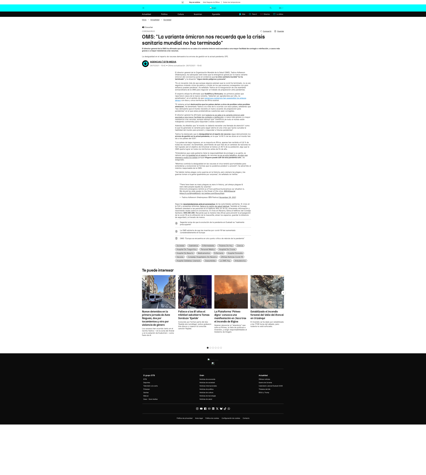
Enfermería (218, 253)
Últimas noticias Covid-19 (232, 257)
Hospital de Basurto (185, 253)
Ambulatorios (240, 261)
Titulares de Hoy (226, 245)
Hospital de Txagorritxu (187, 249)
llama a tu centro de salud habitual (214, 206)
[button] (283, 293)
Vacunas (180, 257)
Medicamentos (204, 253)
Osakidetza (193, 245)
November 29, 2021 (227, 197)
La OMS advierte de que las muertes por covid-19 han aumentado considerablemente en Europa (208, 231)
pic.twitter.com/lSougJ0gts (213, 193)
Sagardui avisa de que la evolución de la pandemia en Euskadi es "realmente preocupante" (212, 223)
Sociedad (180, 245)
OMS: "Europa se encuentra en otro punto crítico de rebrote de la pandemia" (212, 238)
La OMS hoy (225, 261)
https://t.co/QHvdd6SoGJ (190, 193)
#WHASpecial (229, 191)
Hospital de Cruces (227, 249)
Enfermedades (208, 245)
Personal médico (208, 249)
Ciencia (240, 245)
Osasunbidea (210, 261)
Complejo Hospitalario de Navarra (202, 257)
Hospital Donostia (235, 253)
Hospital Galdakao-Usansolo (189, 261)
